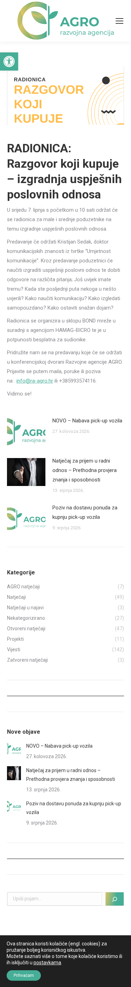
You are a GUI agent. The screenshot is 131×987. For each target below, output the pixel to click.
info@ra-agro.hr (34, 381)
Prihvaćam (24, 975)
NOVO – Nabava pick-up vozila (87, 421)
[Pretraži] (114, 899)
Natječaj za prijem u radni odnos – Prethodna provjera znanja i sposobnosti (84, 470)
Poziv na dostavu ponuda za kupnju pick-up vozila (84, 512)
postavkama (47, 962)
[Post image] (26, 432)
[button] (9, 61)
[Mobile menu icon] (119, 21)
